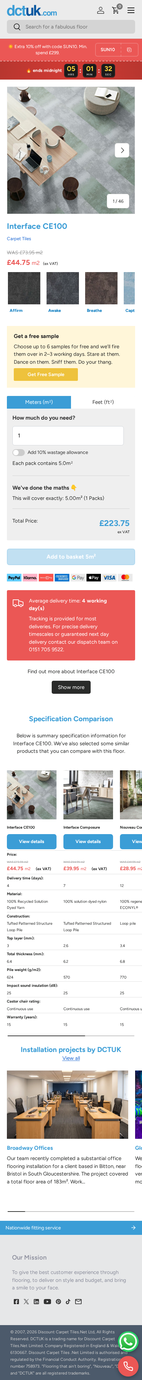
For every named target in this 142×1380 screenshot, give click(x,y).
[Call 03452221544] (128, 1366)
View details (31, 841)
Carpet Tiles (19, 238)
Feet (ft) (103, 402)
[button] (115, 10)
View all (71, 1058)
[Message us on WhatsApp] (128, 1341)
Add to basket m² (71, 556)
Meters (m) (39, 402)
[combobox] (71, 27)
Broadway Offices (30, 1148)
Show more (71, 687)
